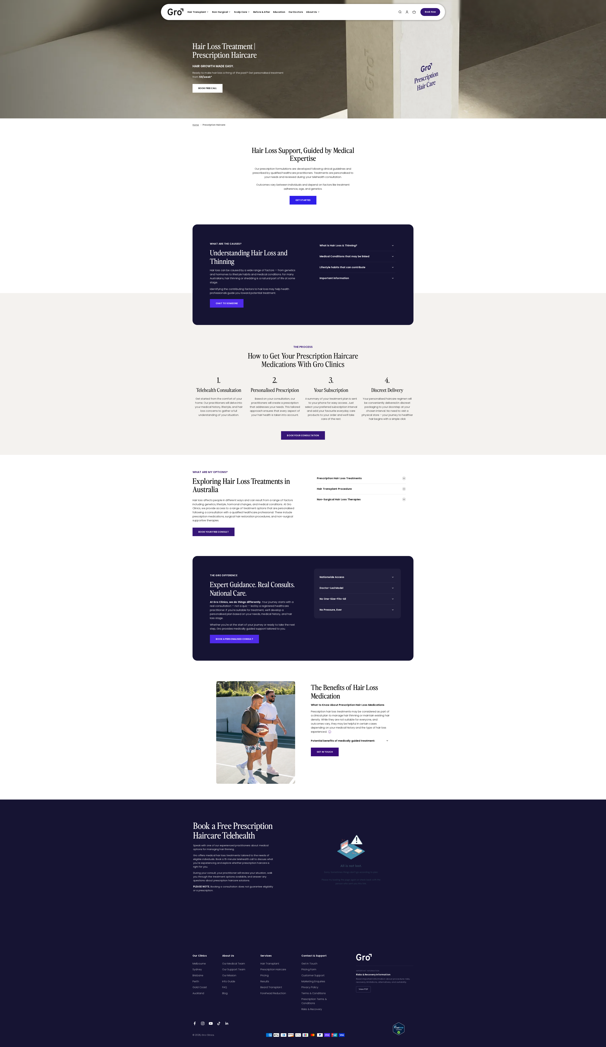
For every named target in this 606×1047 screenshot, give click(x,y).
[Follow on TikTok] (219, 1023)
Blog (225, 993)
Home (196, 124)
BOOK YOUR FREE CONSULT (213, 531)
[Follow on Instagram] (203, 1023)
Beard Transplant (271, 987)
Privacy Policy (309, 987)
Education (279, 12)
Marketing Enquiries (313, 981)
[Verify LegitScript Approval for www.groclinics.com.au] (403, 1029)
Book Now (430, 11)
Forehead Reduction (273, 993)
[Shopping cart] (414, 12)
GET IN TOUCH (325, 751)
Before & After (261, 12)
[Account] (407, 12)
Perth (196, 981)
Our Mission (229, 975)
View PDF (363, 989)
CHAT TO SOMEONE (227, 303)
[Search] (400, 12)
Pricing (264, 975)
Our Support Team (233, 969)
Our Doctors (295, 12)
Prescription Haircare (214, 124)
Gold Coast (200, 987)
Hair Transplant (196, 12)
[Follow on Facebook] (195, 1023)
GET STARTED (303, 200)
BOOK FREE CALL (207, 88)
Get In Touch (309, 963)
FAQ (224, 987)
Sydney (197, 969)
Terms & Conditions (313, 993)
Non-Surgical (220, 12)
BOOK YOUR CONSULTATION (303, 435)
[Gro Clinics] (175, 11)
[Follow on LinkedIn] (227, 1023)
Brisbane (198, 975)
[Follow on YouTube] (211, 1023)
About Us (311, 12)
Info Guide (228, 981)
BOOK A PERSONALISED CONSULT (234, 639)
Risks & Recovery (311, 1009)
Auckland (198, 993)
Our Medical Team (233, 963)
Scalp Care (240, 12)
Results (264, 981)
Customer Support (313, 975)
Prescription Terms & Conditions (314, 1001)
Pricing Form (308, 969)
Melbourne (199, 963)
